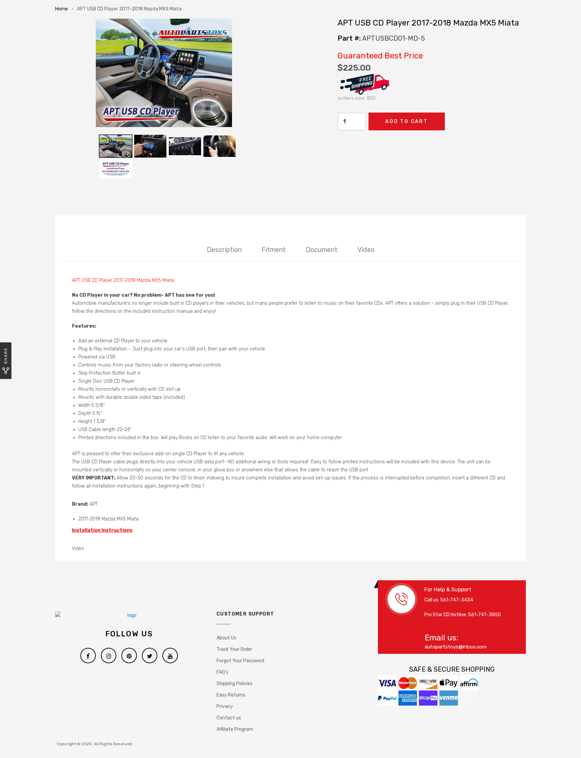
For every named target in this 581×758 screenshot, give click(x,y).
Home (61, 9)
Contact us (229, 718)
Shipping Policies (235, 683)
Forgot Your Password (240, 661)
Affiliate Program (235, 729)
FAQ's (222, 672)
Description (224, 250)
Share (5, 355)
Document (322, 250)
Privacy (225, 706)
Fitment (274, 250)
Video (366, 250)
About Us (226, 638)
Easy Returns (231, 695)
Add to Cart (406, 121)
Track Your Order (234, 649)
